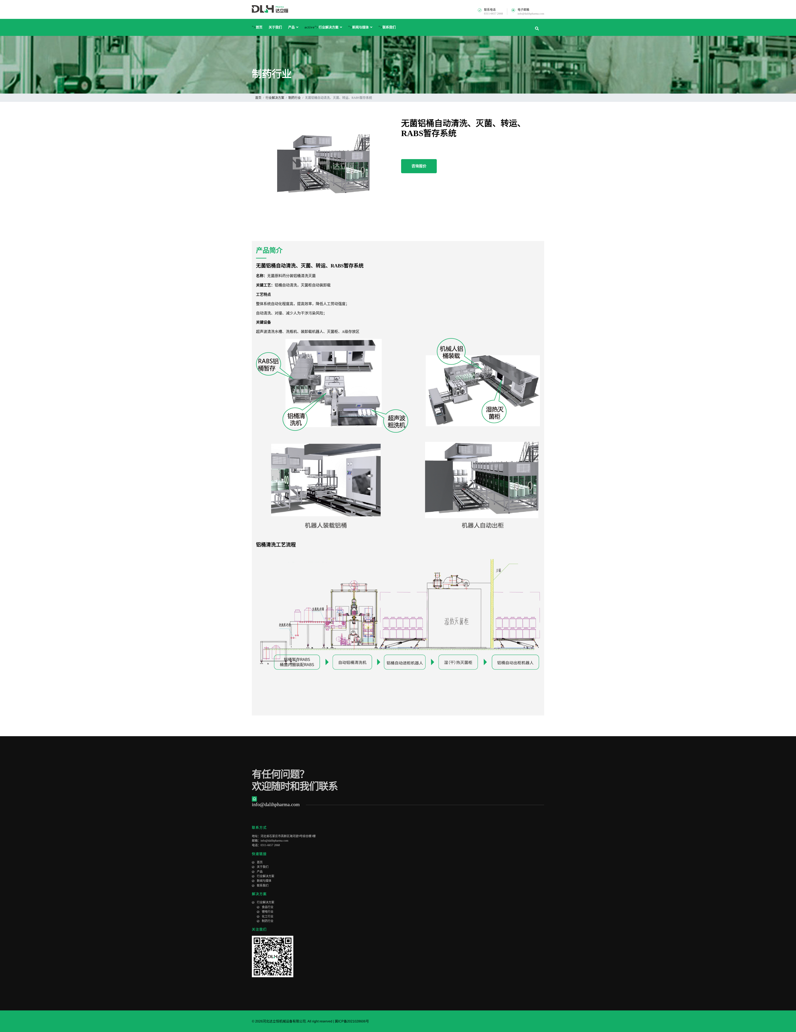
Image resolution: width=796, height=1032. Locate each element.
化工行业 (267, 916)
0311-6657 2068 (493, 13)
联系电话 (490, 9)
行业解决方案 (329, 27)
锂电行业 (267, 911)
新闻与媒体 (360, 27)
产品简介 (269, 250)
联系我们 (389, 27)
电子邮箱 (523, 9)
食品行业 (267, 907)
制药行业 (267, 920)
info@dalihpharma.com (531, 13)
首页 (259, 27)
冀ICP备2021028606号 (352, 1021)
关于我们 (275, 27)
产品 (291, 27)
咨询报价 (418, 166)
